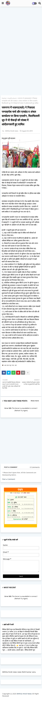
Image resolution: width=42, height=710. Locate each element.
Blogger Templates (19, 701)
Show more (35, 401)
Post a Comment (8, 479)
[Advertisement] (21, 30)
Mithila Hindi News (24, 694)
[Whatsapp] (13, 373)
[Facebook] (4, 373)
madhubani (12, 98)
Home (4, 98)
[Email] (23, 373)
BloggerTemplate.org (21, 704)
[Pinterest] (18, 373)
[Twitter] (9, 373)
